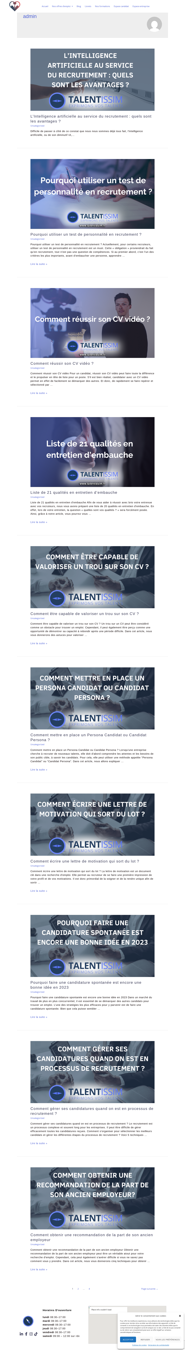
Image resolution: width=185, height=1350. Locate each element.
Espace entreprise (141, 6)
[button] (180, 1316)
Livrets (88, 6)
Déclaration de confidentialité (158, 1345)
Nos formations (102, 6)
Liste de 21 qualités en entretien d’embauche (73, 492)
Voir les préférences (168, 1339)
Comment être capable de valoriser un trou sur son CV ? (84, 614)
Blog (79, 6)
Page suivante (149, 1288)
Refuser (145, 1339)
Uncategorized (37, 125)
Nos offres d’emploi (61, 6)
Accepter (128, 1339)
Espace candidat (121, 6)
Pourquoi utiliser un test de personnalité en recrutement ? (86, 234)
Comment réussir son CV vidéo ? (62, 363)
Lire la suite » (38, 264)
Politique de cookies (139, 1345)
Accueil (45, 6)
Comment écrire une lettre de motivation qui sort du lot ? (84, 861)
